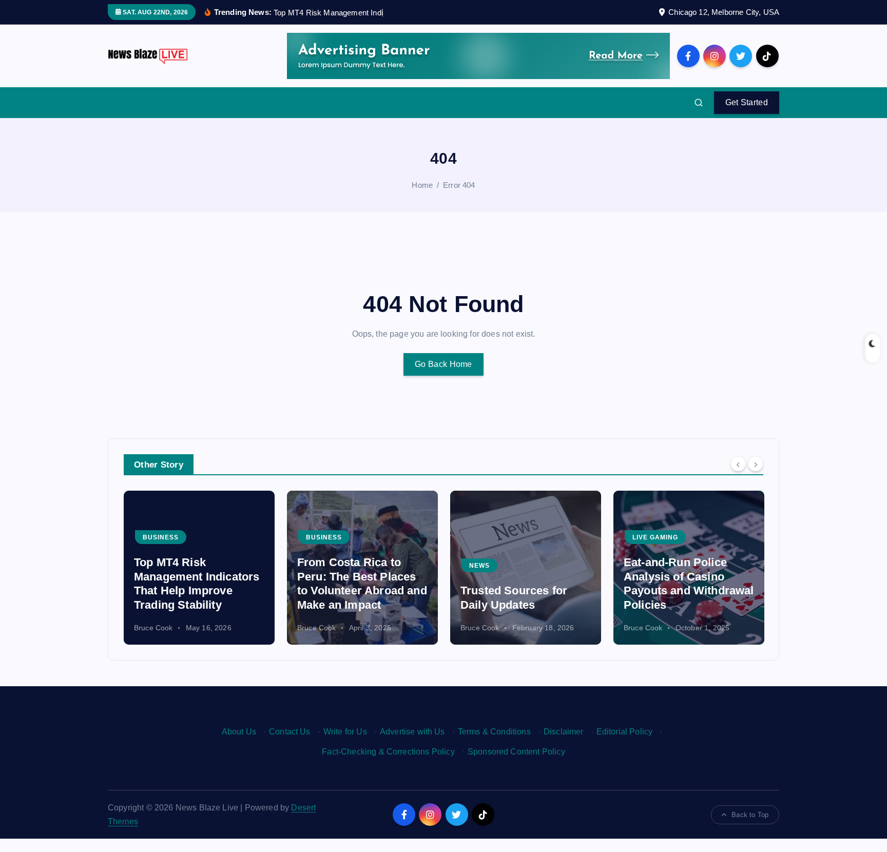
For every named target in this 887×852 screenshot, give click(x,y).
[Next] (755, 464)
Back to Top (749, 815)
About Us (239, 731)
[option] (199, 568)
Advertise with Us (412, 731)
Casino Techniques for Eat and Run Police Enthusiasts (683, 590)
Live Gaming (492, 537)
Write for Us (345, 731)
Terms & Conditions (494, 731)
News (316, 565)
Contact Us (290, 731)
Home (422, 185)
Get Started (746, 102)
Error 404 (459, 185)
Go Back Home (443, 364)
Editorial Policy (624, 731)
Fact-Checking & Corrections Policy (388, 751)
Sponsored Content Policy (516, 751)
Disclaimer (564, 731)
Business (161, 537)
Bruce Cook (153, 628)
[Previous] (738, 464)
